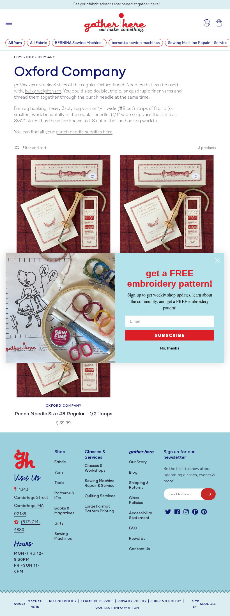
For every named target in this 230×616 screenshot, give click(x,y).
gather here (35, 604)
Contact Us (139, 549)
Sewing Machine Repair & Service (99, 483)
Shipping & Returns (139, 485)
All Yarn (15, 42)
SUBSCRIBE (170, 335)
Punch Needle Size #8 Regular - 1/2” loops (63, 414)
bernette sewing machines (136, 42)
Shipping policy (165, 601)
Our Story (138, 462)
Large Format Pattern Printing (99, 508)
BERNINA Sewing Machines (79, 42)
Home (18, 57)
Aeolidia (208, 604)
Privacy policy (132, 601)
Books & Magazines (64, 510)
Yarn (58, 473)
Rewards (137, 539)
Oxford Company (40, 57)
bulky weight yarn (43, 90)
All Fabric (38, 42)
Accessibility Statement (140, 515)
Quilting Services (100, 496)
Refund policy (63, 601)
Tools (59, 483)
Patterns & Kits (64, 495)
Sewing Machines (63, 536)
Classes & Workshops (95, 468)
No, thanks (169, 348)
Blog (133, 473)
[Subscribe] (208, 494)
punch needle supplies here (84, 131)
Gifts (58, 524)
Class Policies (136, 500)
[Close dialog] (217, 260)
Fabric (60, 462)
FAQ (133, 528)
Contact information (117, 608)
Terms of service (97, 601)
